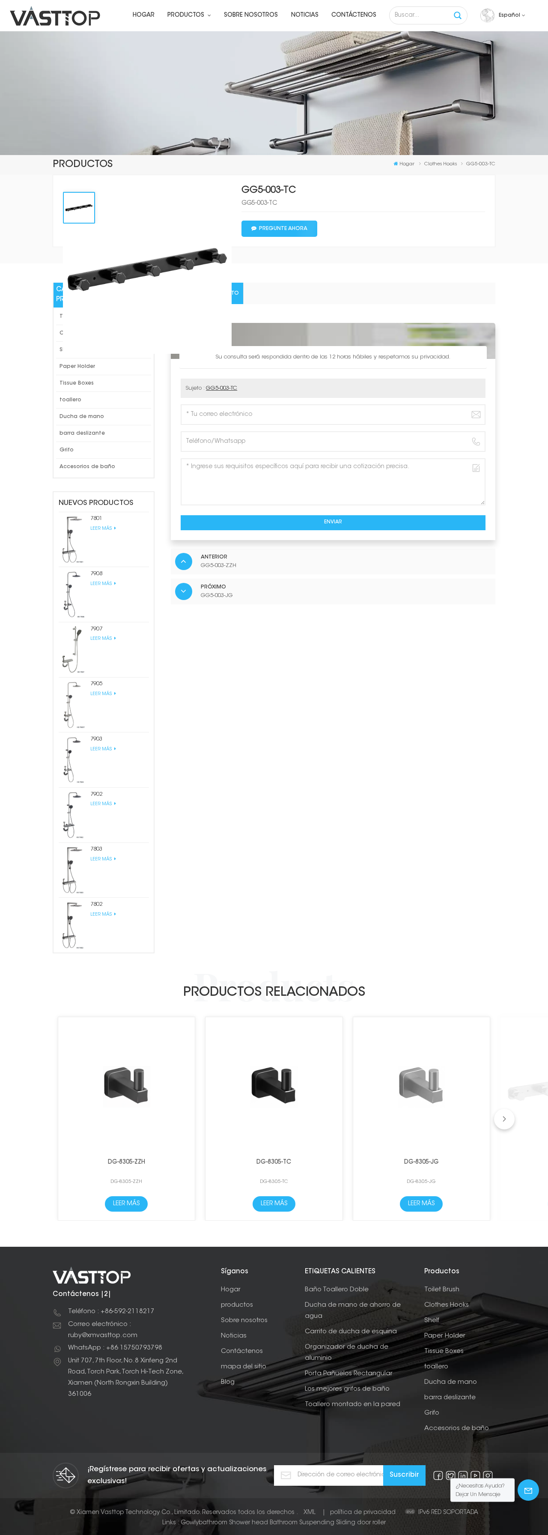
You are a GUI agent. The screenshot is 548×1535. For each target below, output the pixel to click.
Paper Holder (77, 366)
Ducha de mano (82, 416)
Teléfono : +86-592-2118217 (111, 1311)
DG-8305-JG (421, 1162)
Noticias (305, 15)
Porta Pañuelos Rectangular (349, 1374)
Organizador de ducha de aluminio (346, 1353)
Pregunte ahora (283, 228)
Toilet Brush (441, 1290)
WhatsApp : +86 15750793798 (115, 1348)
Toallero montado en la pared (352, 1404)
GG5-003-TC (221, 388)
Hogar (144, 15)
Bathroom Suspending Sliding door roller (328, 1523)
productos (186, 15)
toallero (70, 400)
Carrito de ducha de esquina (351, 1332)
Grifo (67, 450)
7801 (96, 518)
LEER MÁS (101, 528)
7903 (96, 739)
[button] (504, 1119)
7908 (96, 573)
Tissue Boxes (77, 383)
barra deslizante (82, 433)
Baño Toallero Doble (337, 1290)
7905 (96, 684)
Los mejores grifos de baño (347, 1389)
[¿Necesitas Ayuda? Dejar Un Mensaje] (528, 1490)
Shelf (431, 1320)
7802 (96, 904)
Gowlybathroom (204, 1523)
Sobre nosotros (251, 15)
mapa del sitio (243, 1367)
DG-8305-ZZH (126, 1162)
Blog (228, 1382)
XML (310, 1513)
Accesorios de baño (87, 466)
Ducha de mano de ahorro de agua (353, 1311)
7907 (96, 629)
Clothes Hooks (446, 1305)
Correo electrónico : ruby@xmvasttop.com (102, 1330)
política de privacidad (363, 1513)
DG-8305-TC (273, 1162)
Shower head (248, 1523)
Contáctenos (353, 15)
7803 (96, 849)
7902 (96, 794)
